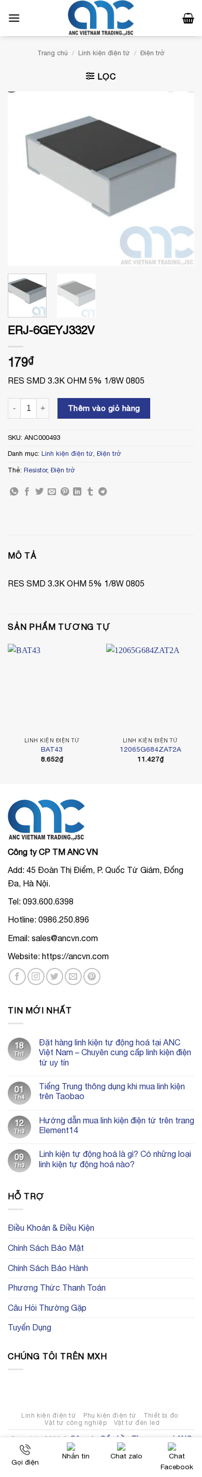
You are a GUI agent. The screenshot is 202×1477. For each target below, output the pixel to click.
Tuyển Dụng (29, 1327)
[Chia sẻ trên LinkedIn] (77, 492)
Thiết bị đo (160, 1415)
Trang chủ (52, 53)
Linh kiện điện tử (104, 53)
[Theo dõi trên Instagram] (36, 976)
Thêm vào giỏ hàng (104, 407)
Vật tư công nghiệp (76, 1422)
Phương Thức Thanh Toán (57, 1287)
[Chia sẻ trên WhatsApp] (14, 492)
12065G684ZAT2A (150, 749)
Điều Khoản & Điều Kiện (51, 1227)
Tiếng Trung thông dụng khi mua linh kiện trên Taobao (112, 1091)
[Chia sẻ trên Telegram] (102, 492)
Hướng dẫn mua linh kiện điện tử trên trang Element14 (116, 1125)
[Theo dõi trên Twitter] (54, 976)
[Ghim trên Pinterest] (65, 492)
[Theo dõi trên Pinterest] (91, 976)
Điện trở (152, 53)
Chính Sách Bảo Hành (48, 1268)
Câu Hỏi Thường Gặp (47, 1307)
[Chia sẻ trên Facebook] (27, 492)
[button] (14, 17)
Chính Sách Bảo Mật (46, 1247)
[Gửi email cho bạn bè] (52, 492)
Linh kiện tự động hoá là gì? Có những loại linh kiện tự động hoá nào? (115, 1158)
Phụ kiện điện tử (110, 1415)
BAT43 (52, 749)
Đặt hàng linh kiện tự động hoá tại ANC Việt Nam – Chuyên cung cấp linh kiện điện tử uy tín (115, 1052)
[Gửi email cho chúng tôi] (73, 976)
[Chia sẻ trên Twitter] (39, 492)
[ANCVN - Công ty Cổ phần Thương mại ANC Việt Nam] (101, 18)
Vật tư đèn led (137, 1422)
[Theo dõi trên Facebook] (17, 976)
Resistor (35, 470)
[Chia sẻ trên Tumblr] (90, 492)
